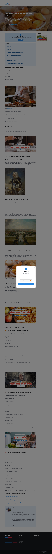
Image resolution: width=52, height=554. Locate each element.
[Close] (34, 267)
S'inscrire (26, 283)
